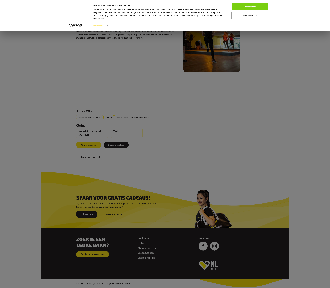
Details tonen (99, 26)
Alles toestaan (249, 7)
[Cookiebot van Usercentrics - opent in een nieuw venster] (75, 26)
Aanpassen (248, 15)
